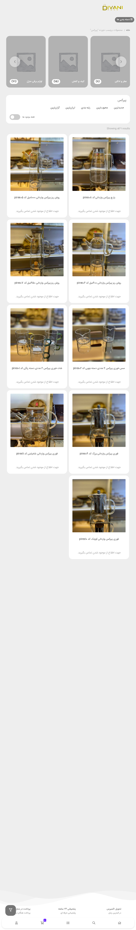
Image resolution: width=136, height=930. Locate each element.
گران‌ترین (55, 108)
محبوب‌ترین (102, 108)
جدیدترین (119, 108)
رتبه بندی (85, 108)
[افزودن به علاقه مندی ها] (89, 208)
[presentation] (121, 61)
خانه (128, 30)
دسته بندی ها (124, 20)
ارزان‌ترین (70, 108)
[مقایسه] (95, 208)
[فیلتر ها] (10, 910)
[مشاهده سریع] (102, 208)
